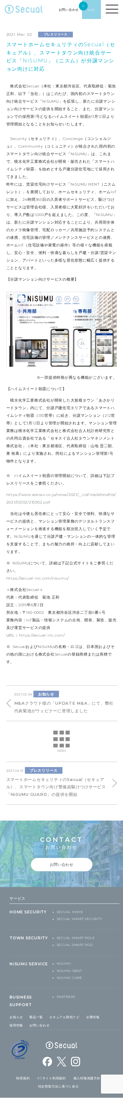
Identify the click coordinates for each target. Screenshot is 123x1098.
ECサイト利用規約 (51, 1078)
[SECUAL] (24, 11)
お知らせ (16, 1017)
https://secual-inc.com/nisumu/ (37, 578)
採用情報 (16, 1025)
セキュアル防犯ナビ (64, 1017)
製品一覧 (36, 1017)
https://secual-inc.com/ (42, 635)
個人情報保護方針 (87, 1078)
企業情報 (93, 1017)
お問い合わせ (39, 1025)
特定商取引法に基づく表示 (58, 1086)
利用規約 (23, 1078)
